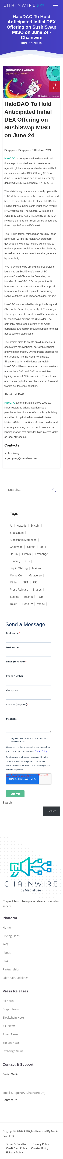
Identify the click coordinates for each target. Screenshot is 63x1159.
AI (11, 525)
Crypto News (11, 1009)
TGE (40, 596)
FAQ (5, 944)
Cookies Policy (39, 1148)
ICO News (9, 1026)
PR (35, 582)
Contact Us (10, 1100)
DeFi (43, 546)
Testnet (28, 596)
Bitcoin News (11, 1043)
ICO (27, 561)
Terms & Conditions (17, 1144)
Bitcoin (35, 525)
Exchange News (13, 1051)
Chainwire (16, 546)
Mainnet (37, 568)
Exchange (41, 554)
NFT (25, 582)
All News (8, 1001)
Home (24, 43)
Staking (14, 596)
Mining (14, 582)
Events (26, 554)
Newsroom (36, 43)
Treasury (27, 603)
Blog (5, 961)
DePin (14, 554)
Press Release (19, 589)
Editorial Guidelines (15, 978)
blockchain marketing (23, 539)
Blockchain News (14, 1017)
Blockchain (17, 532)
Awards (21, 525)
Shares (37, 589)
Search (7, 802)
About (7, 953)
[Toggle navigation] (55, 4)
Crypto (31, 546)
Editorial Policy (14, 1152)
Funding (15, 561)
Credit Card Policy (16, 1148)
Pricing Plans (11, 936)
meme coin (17, 575)
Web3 (41, 603)
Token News (10, 1034)
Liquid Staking (19, 568)
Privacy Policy (41, 1144)
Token (13, 603)
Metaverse (35, 575)
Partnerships (11, 969)
